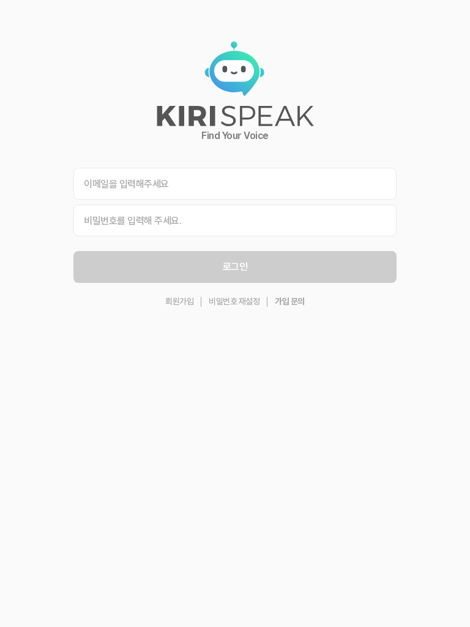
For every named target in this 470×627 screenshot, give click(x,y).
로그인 (235, 266)
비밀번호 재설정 (234, 301)
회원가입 (179, 301)
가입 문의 (290, 301)
